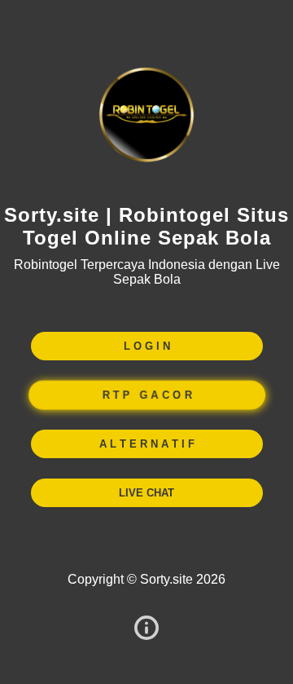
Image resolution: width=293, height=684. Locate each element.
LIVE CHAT (146, 493)
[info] (146, 629)
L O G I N (147, 346)
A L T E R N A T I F (147, 444)
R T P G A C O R (146, 395)
